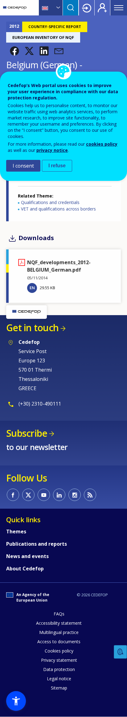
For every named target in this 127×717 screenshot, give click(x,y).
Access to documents (58, 641)
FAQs (59, 614)
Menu (118, 7)
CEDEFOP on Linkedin (59, 495)
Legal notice (59, 679)
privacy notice (52, 150)
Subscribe (26, 433)
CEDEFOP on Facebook (13, 495)
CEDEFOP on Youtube (44, 495)
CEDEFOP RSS (90, 495)
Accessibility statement (59, 623)
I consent (23, 165)
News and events (27, 556)
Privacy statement (59, 660)
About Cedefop (25, 568)
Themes (16, 531)
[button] (14, 51)
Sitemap (59, 688)
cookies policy (101, 144)
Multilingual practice (59, 632)
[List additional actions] (58, 7)
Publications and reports (36, 543)
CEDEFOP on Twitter (28, 495)
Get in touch (32, 327)
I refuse (57, 165)
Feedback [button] (120, 652)
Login (86, 7)
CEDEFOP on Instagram (74, 495)
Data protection (59, 669)
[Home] (15, 7)
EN (32, 287)
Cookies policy (59, 651)
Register (102, 7)
